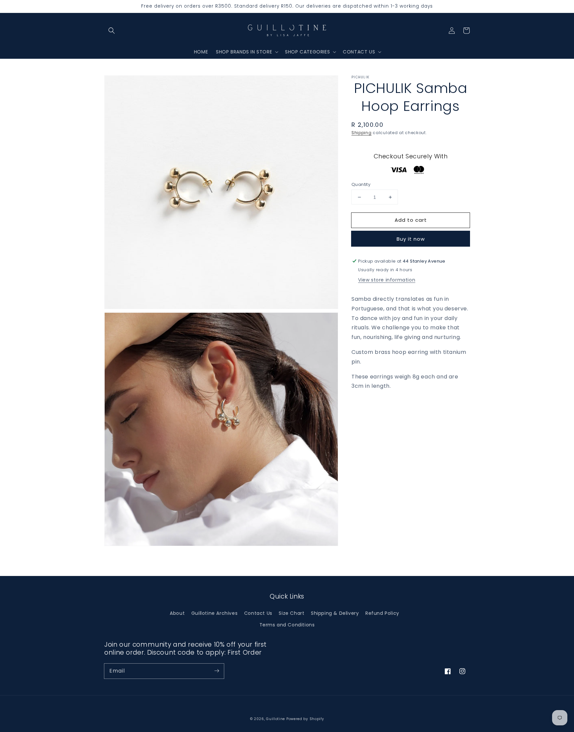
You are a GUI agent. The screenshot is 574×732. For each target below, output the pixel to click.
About (177, 613)
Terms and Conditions (287, 624)
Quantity (360, 184)
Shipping (361, 132)
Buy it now (411, 238)
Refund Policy (382, 613)
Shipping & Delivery (335, 613)
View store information (386, 280)
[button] (111, 30)
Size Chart (291, 613)
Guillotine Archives (214, 613)
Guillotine (276, 718)
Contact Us (258, 613)
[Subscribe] (216, 671)
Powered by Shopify (305, 718)
